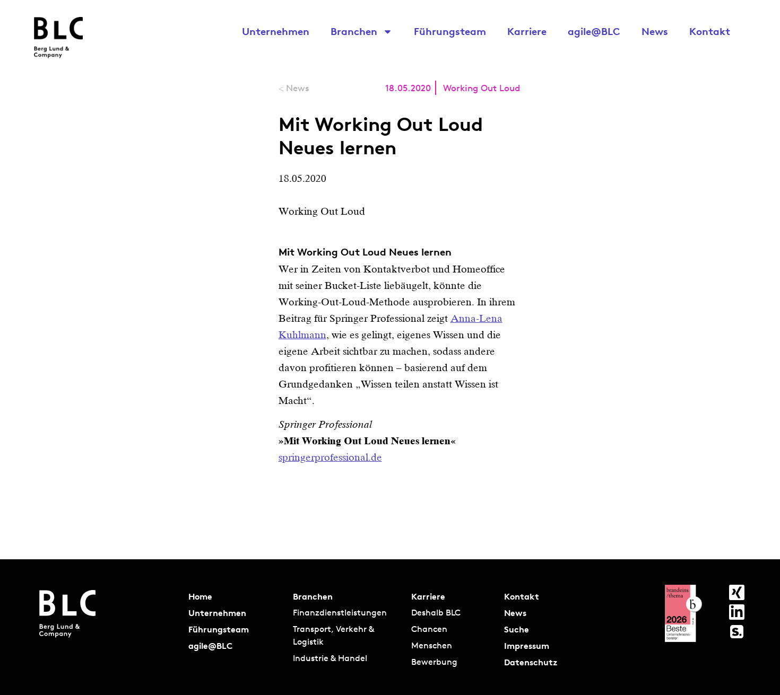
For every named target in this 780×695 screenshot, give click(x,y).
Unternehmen (275, 31)
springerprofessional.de (330, 457)
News (655, 31)
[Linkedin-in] (736, 612)
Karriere (527, 31)
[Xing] (736, 592)
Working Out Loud (481, 87)
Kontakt (709, 31)
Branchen (354, 31)
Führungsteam (450, 31)
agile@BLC (594, 31)
